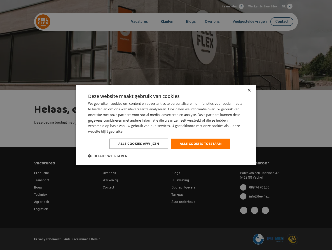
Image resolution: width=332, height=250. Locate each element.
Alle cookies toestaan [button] (201, 143)
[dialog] (166, 125)
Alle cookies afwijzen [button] (138, 143)
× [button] (249, 90)
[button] (108, 155)
